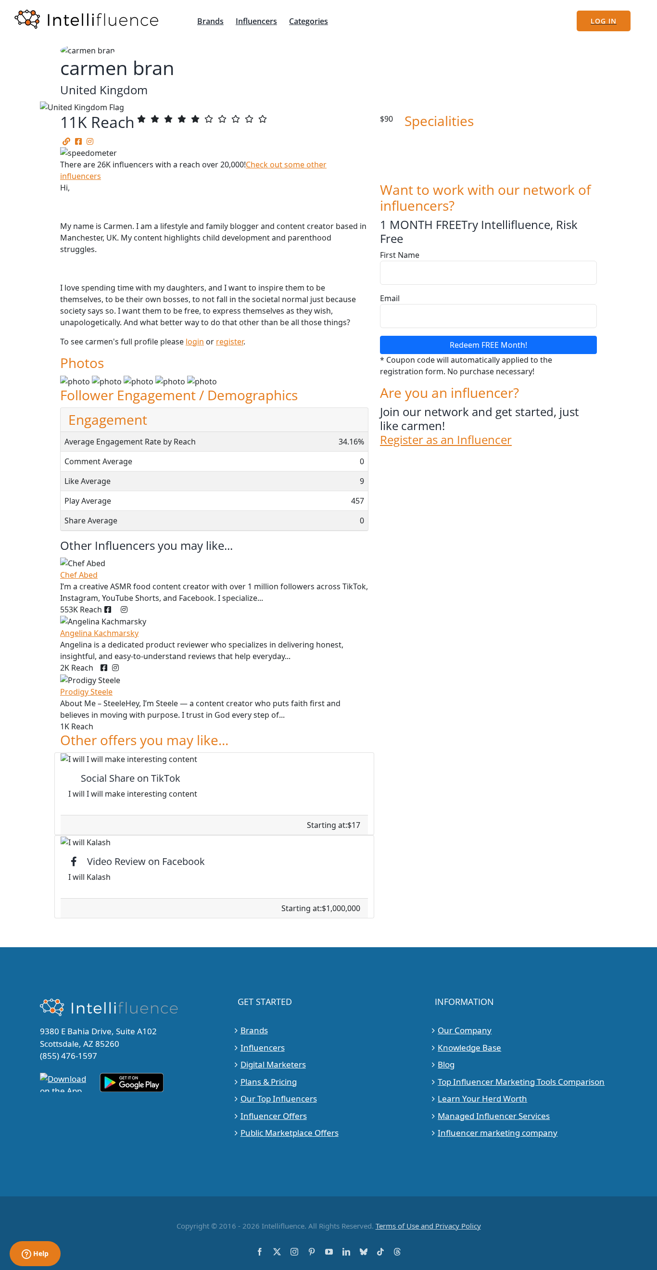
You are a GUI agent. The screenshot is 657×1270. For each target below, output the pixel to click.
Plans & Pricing (268, 1081)
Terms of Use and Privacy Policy (428, 1226)
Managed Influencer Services (494, 1115)
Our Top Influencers (278, 1098)
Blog (446, 1064)
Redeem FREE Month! (488, 345)
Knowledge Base (469, 1047)
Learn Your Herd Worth (482, 1098)
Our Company (465, 1030)
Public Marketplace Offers (289, 1132)
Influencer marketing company (497, 1132)
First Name (399, 255)
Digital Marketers (273, 1064)
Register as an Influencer (446, 440)
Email (390, 298)
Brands (254, 1030)
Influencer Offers (273, 1115)
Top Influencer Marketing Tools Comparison (521, 1081)
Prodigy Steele (86, 691)
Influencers (262, 1047)
